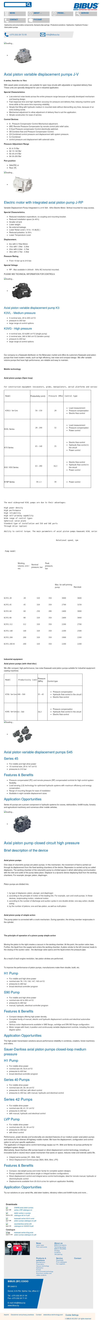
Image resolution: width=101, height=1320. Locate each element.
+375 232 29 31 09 (19, 1295)
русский (38, 19)
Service (85, 13)
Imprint (6, 1314)
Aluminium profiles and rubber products (43, 1274)
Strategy (57, 1250)
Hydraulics (70, 25)
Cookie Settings (72, 1315)
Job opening (58, 1254)
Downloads (59, 1260)
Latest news (40, 1245)
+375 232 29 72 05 (18, 34)
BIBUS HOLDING (60, 1249)
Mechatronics (40, 1262)
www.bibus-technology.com (53, 1314)
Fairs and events (41, 1247)
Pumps (38, 1269)
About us (38, 13)
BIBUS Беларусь (60, 1245)
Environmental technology (44, 1271)
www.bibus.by (13, 1305)
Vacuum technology (42, 1266)
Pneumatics (40, 1264)
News (12, 13)
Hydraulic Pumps (81, 25)
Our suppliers (60, 1264)
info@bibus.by (52, 34)
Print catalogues (61, 1262)
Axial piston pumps (11, 27)
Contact (14, 19)
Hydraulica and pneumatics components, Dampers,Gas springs (26, 25)
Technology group (60, 1247)
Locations (57, 1252)
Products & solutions (62, 13)
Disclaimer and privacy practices (22, 1314)
